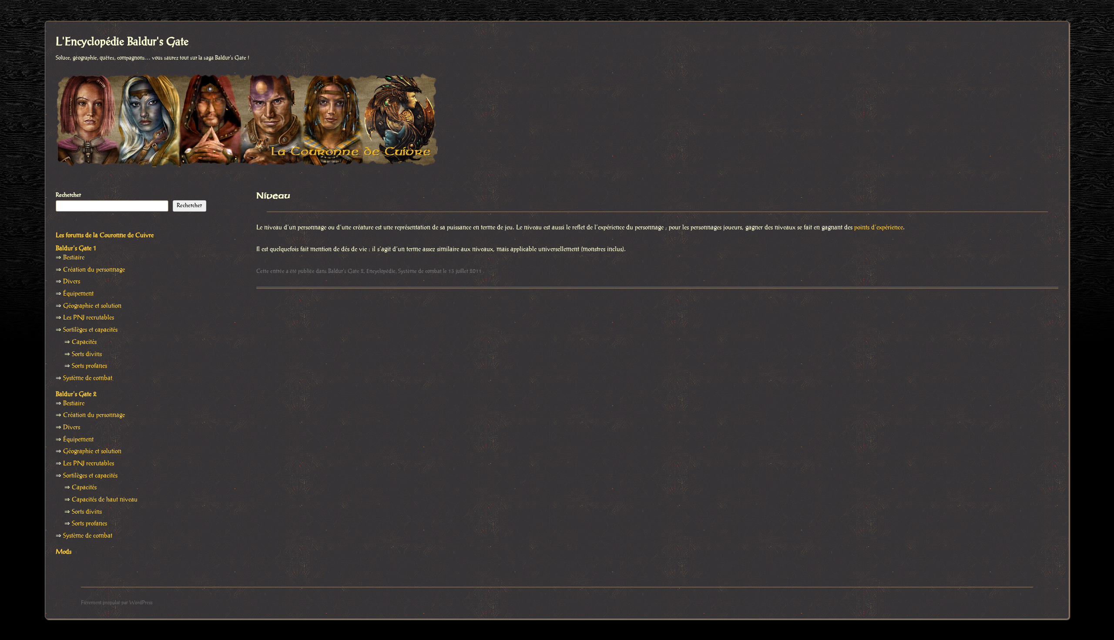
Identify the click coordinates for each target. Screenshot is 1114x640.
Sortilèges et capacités (90, 330)
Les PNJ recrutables (88, 318)
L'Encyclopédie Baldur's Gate (122, 42)
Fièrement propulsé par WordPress (116, 602)
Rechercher (68, 195)
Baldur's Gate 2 (346, 271)
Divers (71, 282)
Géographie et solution (92, 306)
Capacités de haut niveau (105, 500)
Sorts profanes (89, 366)
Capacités (84, 342)
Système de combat (420, 271)
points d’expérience (878, 228)
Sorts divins (87, 354)
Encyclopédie (381, 271)
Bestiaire (73, 258)
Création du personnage (94, 270)
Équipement (78, 294)
